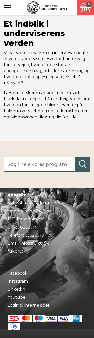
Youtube (16, 297)
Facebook (17, 273)
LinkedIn (16, 289)
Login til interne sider (29, 305)
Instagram (18, 281)
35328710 (34, 235)
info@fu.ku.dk (34, 243)
